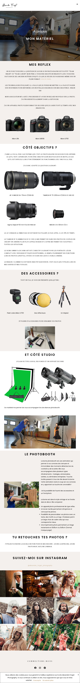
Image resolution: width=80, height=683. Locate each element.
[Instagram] (40, 668)
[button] (13, 583)
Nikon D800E (46, 79)
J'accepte (37, 680)
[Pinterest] (45, 668)
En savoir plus (48, 680)
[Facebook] (35, 668)
